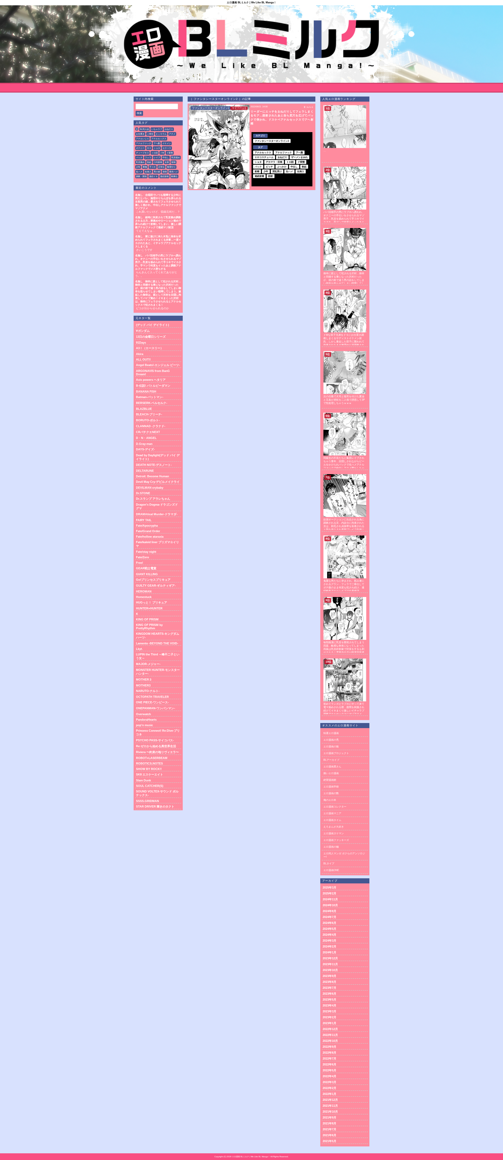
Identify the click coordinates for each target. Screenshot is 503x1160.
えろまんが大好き (333, 826)
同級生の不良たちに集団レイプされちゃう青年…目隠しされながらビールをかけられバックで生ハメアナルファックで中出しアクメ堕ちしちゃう (343, 464)
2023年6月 (329, 993)
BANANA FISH (146, 391)
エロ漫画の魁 (331, 746)
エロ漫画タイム (332, 820)
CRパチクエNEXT (148, 432)
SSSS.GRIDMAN (147, 801)
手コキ (152, 167)
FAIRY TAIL (143, 520)
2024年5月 (329, 928)
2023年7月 (329, 987)
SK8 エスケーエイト (149, 774)
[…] (344, 106)
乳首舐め (175, 157)
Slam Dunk (143, 780)
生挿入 (148, 171)
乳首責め (140, 162)
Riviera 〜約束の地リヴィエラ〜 (157, 752)
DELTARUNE (145, 470)
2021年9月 (329, 1117)
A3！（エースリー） (149, 348)
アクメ (172, 134)
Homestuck (143, 597)
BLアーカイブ (331, 759)
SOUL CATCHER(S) (149, 785)
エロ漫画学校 (331, 786)
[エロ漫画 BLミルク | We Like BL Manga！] (251, 44)
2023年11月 (330, 964)
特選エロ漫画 (331, 733)
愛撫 (145, 167)
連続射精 (164, 176)
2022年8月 (329, 1052)
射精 (173, 162)
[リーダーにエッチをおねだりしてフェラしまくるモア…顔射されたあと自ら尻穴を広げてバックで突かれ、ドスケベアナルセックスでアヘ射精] (219, 147)
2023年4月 (329, 1005)
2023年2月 (329, 1017)
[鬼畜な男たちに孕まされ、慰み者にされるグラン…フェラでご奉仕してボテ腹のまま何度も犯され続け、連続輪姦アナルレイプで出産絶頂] (344, 536)
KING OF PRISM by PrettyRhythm (149, 626)
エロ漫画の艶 (331, 793)
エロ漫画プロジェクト (336, 753)
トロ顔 (154, 153)
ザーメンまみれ (299, 157)
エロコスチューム (264, 157)
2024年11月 (330, 899)
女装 (167, 162)
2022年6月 (329, 1064)
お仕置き (140, 134)
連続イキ (153, 176)
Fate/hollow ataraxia (149, 536)
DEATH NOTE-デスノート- (154, 464)
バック (139, 157)
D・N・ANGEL (146, 438)
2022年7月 (329, 1058)
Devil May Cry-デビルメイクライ (158, 481)
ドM (162, 153)
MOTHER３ (144, 679)
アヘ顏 (156, 143)
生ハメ (139, 171)
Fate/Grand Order (148, 531)
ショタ (157, 148)
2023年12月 (330, 958)
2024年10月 (330, 905)
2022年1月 (329, 1094)
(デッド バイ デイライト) (152, 325)
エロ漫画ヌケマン (333, 833)
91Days (141, 342)
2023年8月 (329, 981)
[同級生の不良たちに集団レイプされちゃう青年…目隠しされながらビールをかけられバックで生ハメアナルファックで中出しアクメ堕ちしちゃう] (344, 414)
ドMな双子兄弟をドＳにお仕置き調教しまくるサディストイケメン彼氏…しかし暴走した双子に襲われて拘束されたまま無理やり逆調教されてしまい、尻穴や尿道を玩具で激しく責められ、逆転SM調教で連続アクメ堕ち (344, 344)
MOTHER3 (143, 685)
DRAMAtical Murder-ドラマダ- (156, 514)
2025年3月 (329, 887)
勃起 (149, 162)
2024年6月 (329, 923)
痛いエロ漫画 (331, 773)
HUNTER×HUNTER (149, 608)
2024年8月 (329, 911)
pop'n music (144, 725)
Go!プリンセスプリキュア (153, 579)
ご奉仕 (150, 134)
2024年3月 (329, 940)
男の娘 (157, 171)
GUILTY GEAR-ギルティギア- (156, 585)
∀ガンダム (143, 330)
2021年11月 (330, 1105)
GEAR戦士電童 (146, 568)
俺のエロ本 (329, 799)
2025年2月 (329, 893)
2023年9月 (329, 976)
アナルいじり (142, 138)
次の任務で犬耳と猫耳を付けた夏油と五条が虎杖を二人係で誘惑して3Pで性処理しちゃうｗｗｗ (344, 400)
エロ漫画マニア (332, 813)
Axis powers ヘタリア (151, 379)
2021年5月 (329, 1141)
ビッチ (269, 166)
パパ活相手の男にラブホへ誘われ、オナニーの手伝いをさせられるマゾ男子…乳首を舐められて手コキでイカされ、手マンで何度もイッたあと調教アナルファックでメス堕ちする (158, 262)
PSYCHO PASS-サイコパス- (155, 740)
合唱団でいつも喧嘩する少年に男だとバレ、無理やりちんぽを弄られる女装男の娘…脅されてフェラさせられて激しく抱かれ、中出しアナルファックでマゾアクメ (158, 201)
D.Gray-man (144, 443)
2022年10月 (330, 1040)
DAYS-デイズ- (145, 449)
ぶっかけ (281, 166)
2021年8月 (329, 1123)
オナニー (140, 148)
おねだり (168, 129)
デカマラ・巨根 (274, 162)
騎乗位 (174, 176)
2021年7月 (329, 1129)
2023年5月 (329, 999)
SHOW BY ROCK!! (149, 769)
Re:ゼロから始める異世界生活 (156, 746)
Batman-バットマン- (149, 397)
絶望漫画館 (329, 779)
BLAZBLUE (144, 408)
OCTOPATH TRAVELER (152, 696)
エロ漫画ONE (331, 870)
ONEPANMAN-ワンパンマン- (155, 708)
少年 (138, 167)
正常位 (161, 167)
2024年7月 (329, 917)
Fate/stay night (146, 551)
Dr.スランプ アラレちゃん (153, 498)
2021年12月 (330, 1099)
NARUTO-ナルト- (148, 691)
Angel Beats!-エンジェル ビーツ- (158, 365)
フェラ (148, 157)
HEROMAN (143, 591)
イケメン (166, 143)
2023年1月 (329, 1023)
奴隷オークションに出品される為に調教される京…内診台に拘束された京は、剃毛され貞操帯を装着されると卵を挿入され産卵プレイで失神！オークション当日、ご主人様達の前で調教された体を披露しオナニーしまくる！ (343, 529)
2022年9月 (329, 1046)
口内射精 (158, 162)
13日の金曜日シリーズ (151, 336)
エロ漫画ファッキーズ (336, 840)
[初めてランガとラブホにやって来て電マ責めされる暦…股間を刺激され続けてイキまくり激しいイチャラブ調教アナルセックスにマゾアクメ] (344, 660)
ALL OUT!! (143, 359)
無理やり (171, 167)
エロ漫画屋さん (332, 766)
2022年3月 (329, 1082)
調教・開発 (141, 176)
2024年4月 (329, 934)
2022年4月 (329, 1076)
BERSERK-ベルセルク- (151, 403)
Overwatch (143, 714)
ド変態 (169, 153)
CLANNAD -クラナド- (150, 426)
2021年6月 (329, 1135)
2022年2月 (329, 1088)
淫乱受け (277, 171)
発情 (164, 171)
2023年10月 (330, 970)
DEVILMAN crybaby (149, 487)
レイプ (157, 157)
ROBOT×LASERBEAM (151, 758)
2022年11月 (330, 1035)
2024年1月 (329, 952)
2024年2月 (329, 946)
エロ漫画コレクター (334, 806)
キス (149, 148)
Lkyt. (139, 648)
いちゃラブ (156, 129)
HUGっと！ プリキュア (151, 602)
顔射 (270, 176)
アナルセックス (158, 138)
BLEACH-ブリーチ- (149, 414)
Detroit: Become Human (152, 476)
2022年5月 (329, 1070)
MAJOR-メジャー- (148, 664)
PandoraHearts (146, 719)
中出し (165, 157)
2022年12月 (330, 1029)
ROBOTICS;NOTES (149, 763)
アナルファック (143, 143)
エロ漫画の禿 (331, 739)
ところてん (161, 134)
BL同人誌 (144, 129)
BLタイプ (328, 863)
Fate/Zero (142, 557)
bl (137, 129)
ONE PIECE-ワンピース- (152, 702)
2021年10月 (330, 1111)
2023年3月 (329, 1011)
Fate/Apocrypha (147, 525)
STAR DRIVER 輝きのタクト (155, 806)
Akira (139, 354)
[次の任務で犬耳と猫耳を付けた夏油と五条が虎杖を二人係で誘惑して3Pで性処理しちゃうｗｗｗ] (344, 352)
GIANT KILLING (147, 574)
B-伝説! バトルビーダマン (153, 385)
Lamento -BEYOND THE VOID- (157, 643)
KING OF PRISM (147, 619)
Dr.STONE (143, 493)
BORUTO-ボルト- (148, 420)
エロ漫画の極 (331, 846)
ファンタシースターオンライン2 (210, 108)
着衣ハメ (173, 171)
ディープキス (142, 153)
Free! (139, 562)
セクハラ (166, 148)
